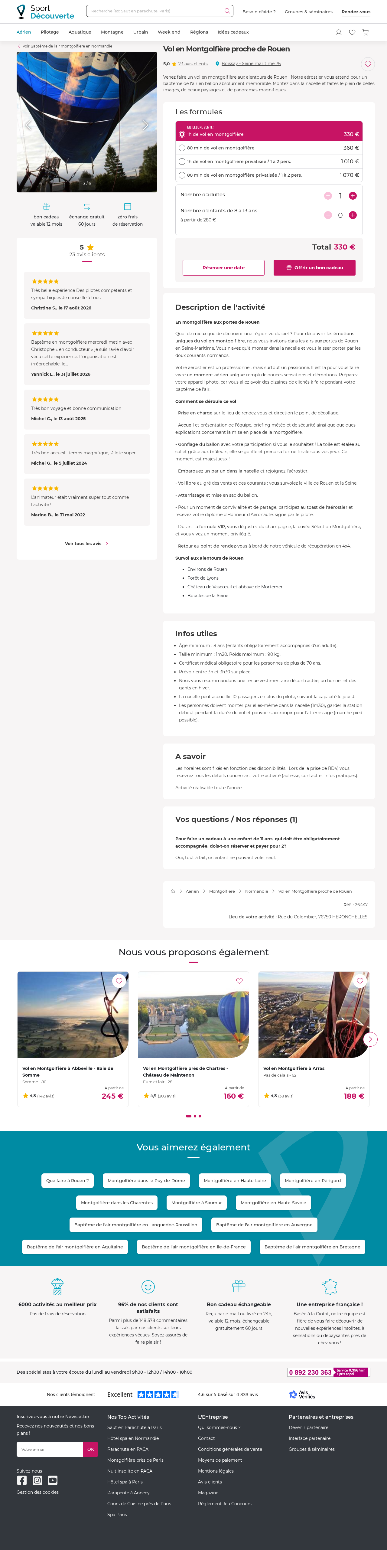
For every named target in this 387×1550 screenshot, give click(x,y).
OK (90, 1449)
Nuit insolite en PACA (129, 1471)
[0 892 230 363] (299, 1372)
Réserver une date (224, 267)
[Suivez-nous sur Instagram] (37, 1480)
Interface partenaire (309, 1438)
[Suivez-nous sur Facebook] (22, 1480)
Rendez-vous (356, 12)
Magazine (208, 1493)
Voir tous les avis (83, 543)
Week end (169, 32)
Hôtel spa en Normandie (133, 1438)
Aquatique (80, 32)
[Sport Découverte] (45, 11)
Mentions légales (216, 1471)
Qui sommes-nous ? (219, 1427)
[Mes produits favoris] (352, 32)
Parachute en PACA (127, 1449)
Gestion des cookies (38, 1492)
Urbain (140, 32)
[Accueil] (173, 891)
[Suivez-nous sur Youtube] (52, 1480)
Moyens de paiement (220, 1460)
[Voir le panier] (365, 32)
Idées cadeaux (233, 32)
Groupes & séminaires (309, 12)
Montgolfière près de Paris (135, 1460)
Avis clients (210, 1482)
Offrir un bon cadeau (318, 267)
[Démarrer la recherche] (227, 11)
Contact (206, 1438)
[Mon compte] (338, 32)
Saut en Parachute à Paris (134, 1427)
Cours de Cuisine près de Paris (139, 1503)
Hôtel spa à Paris (125, 1482)
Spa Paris (117, 1514)
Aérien (24, 32)
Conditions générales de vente (230, 1449)
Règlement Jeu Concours (225, 1503)
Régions (199, 32)
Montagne (112, 32)
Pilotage (50, 32)
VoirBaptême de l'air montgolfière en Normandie (67, 46)
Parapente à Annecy (128, 1493)
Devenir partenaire (308, 1427)
